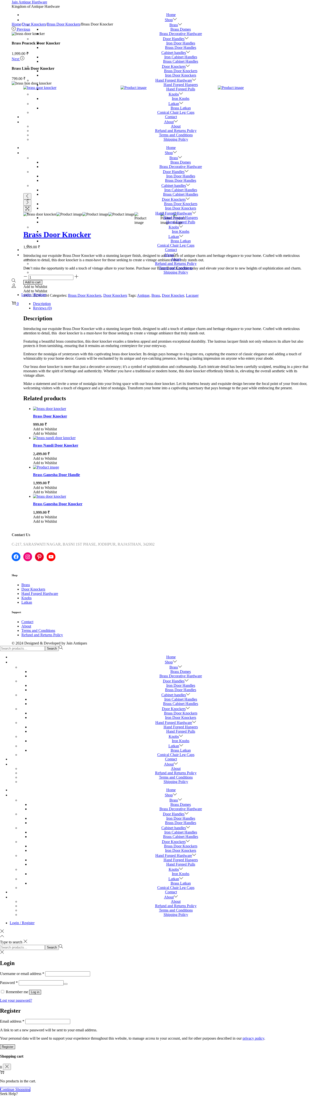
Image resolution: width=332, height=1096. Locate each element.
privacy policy (253, 1038)
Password (9, 983)
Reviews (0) (42, 308)
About (26, 626)
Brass (25, 585)
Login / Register (33, 295)
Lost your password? (16, 1000)
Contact (27, 622)
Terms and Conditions (38, 630)
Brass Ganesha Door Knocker (57, 504)
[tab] (171, 308)
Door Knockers (33, 589)
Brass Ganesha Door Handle (56, 475)
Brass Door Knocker (50, 416)
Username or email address (22, 974)
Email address (12, 1021)
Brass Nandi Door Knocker (55, 445)
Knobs (26, 598)
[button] (45, 429)
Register (7, 1047)
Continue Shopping (15, 1089)
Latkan (26, 602)
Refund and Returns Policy (42, 635)
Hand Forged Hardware (39, 593)
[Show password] (66, 984)
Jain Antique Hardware (29, 2)
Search (52, 648)
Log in (35, 992)
